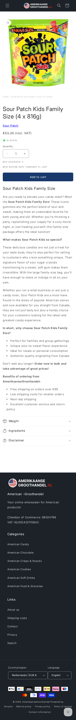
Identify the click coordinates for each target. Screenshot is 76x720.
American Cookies (19, 569)
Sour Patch (10, 125)
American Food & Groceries (25, 586)
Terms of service (63, 706)
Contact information (40, 712)
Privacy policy (42, 706)
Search (12, 643)
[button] (7, 5)
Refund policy (23, 706)
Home (6, 97)
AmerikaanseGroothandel (36, 702)
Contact (12, 626)
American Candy (18, 544)
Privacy (12, 634)
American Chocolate (20, 552)
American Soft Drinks (21, 577)
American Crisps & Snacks (24, 560)
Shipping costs (17, 618)
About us (13, 609)
